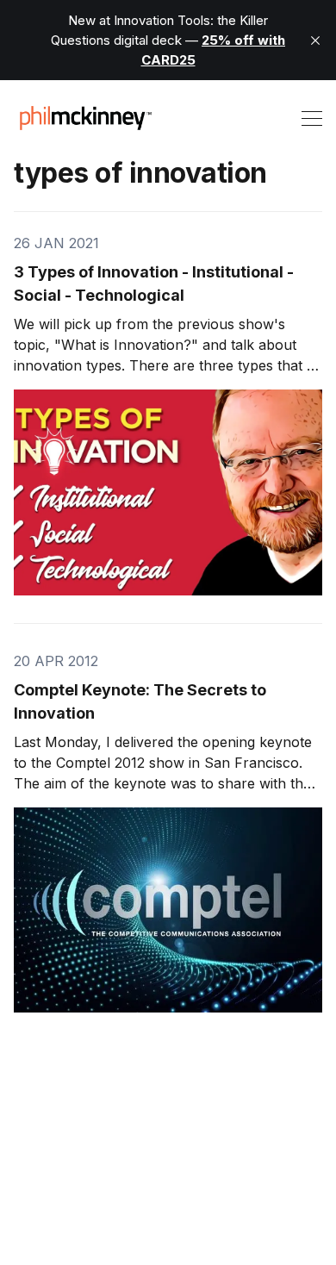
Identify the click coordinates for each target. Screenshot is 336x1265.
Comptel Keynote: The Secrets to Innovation (140, 701)
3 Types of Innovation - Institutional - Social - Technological (154, 283)
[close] (315, 40)
